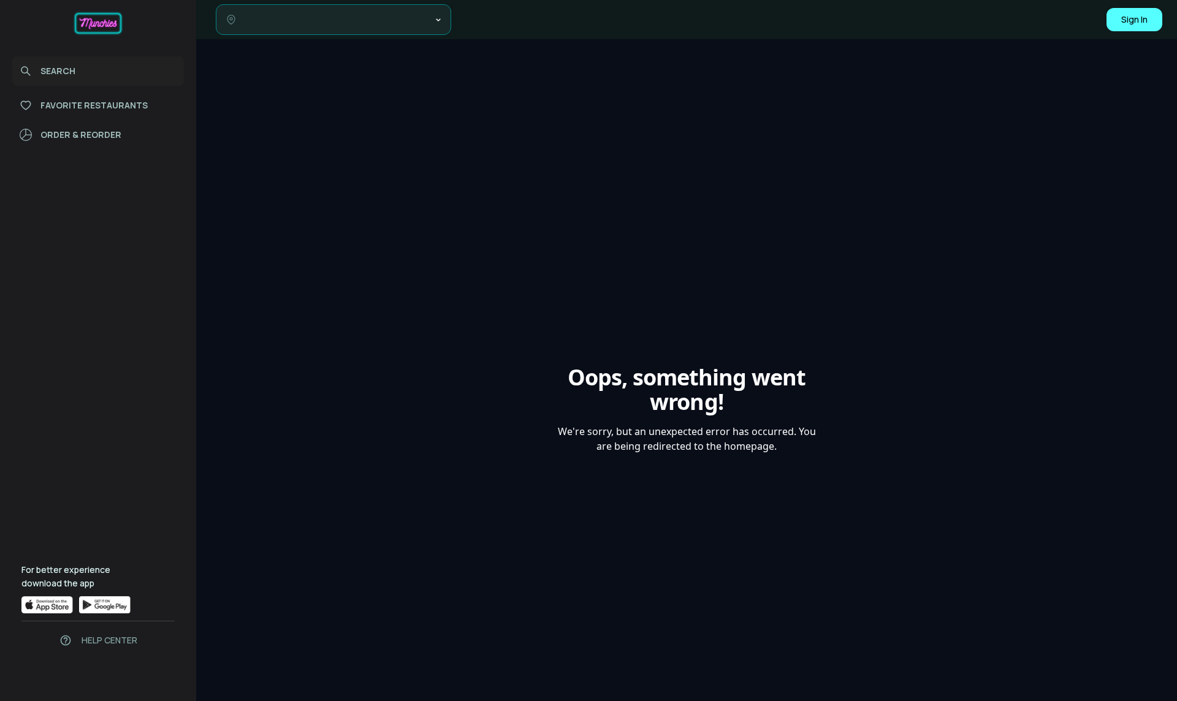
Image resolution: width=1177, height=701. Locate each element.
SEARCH (57, 71)
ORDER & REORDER (80, 134)
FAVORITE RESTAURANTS (94, 105)
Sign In (1134, 19)
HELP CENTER (109, 640)
